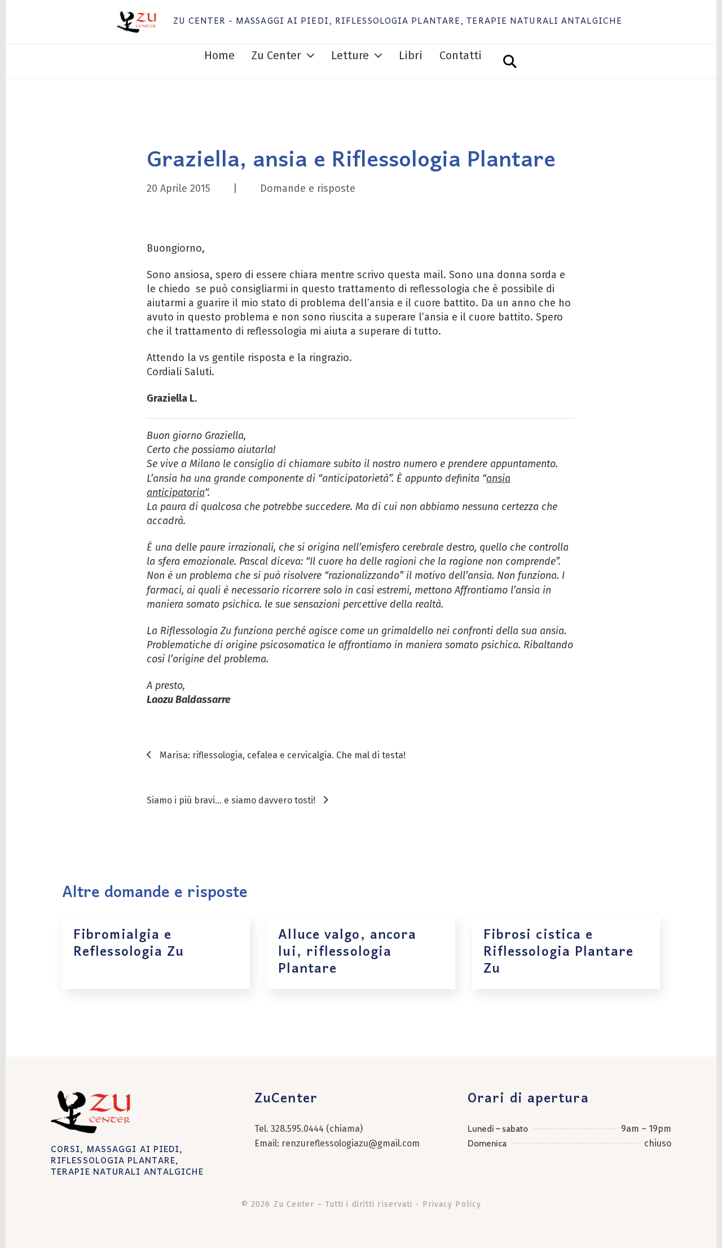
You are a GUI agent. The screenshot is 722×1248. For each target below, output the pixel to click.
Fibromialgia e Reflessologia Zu (128, 943)
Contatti (460, 55)
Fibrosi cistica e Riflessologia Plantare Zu (558, 952)
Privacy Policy (451, 1204)
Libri (410, 55)
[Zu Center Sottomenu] (310, 55)
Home (219, 55)
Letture (350, 55)
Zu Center (276, 55)
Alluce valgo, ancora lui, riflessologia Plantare (347, 952)
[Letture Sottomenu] (378, 55)
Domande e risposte (307, 188)
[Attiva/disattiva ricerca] (510, 61)
